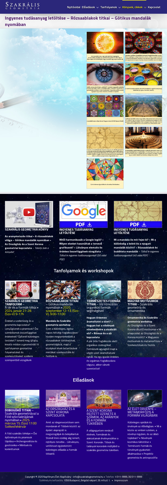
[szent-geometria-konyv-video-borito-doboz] (29, 202)
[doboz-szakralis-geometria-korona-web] (104, 391)
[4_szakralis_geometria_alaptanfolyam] (22, 282)
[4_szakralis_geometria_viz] (104, 282)
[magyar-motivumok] (145, 282)
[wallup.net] (145, 391)
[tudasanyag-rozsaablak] (138, 202)
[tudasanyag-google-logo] (83, 202)
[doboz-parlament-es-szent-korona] (63, 391)
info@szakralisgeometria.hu (88, 477)
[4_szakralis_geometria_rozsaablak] (63, 282)
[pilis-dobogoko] (22, 391)
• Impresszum (119, 480)
